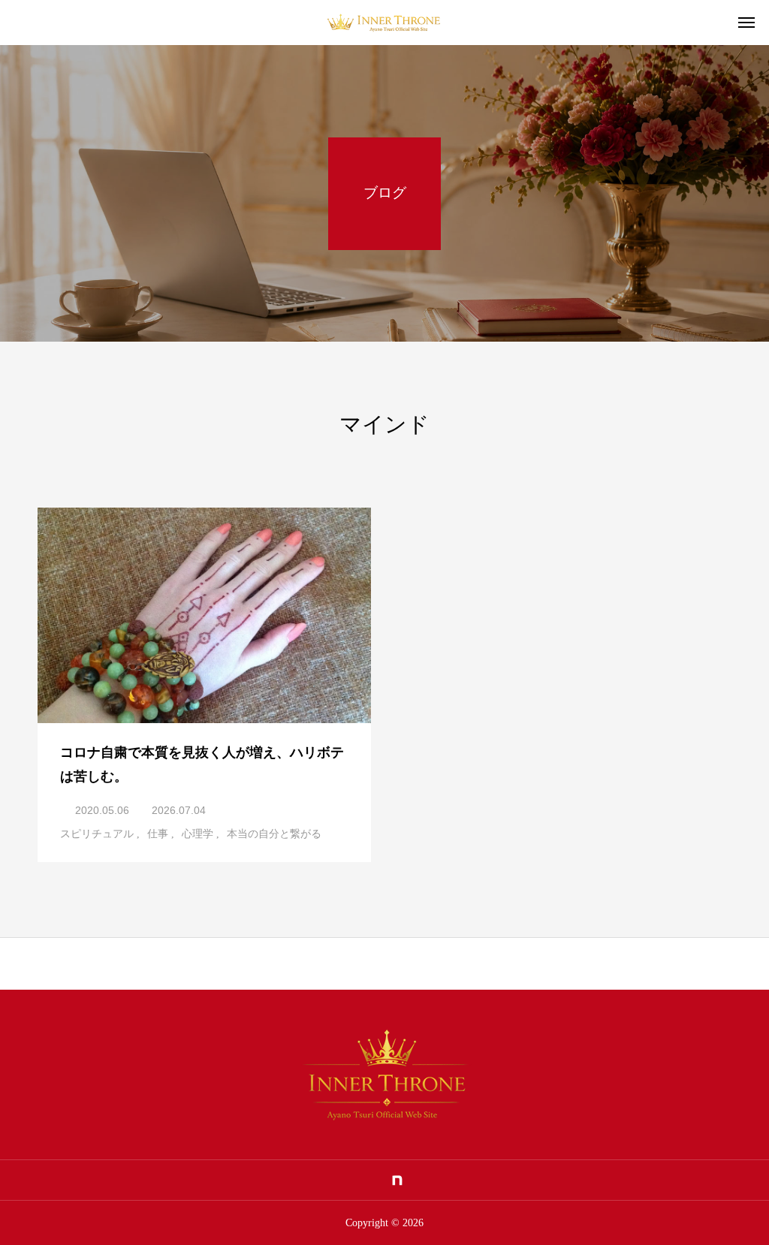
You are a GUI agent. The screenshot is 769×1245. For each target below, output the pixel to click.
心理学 (197, 834)
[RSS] (445, 1180)
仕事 (157, 834)
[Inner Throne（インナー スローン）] (384, 22)
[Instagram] (348, 1180)
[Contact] (421, 1180)
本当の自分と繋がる (274, 834)
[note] (397, 1180)
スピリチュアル (97, 834)
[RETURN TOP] (384, 963)
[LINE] (324, 1180)
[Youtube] (373, 1180)
